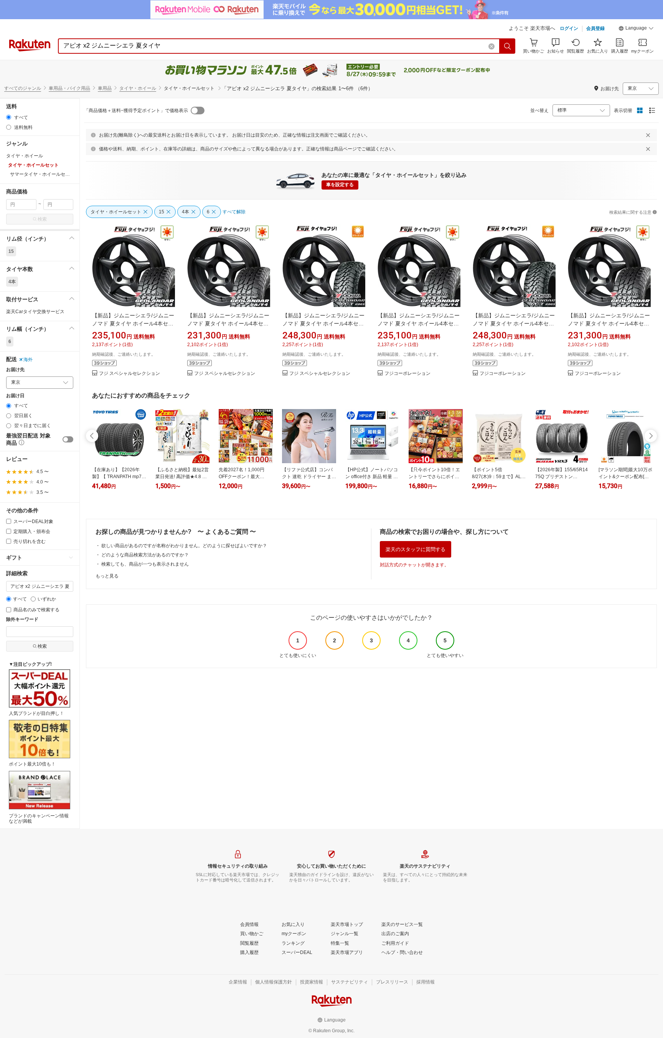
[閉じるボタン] (648, 135)
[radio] (8, 117)
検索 (42, 219)
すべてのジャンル (22, 88)
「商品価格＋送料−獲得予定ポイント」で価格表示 (136, 110)
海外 (28, 359)
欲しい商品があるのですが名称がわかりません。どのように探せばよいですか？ (184, 545)
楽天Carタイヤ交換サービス (35, 311)
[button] (636, 29)
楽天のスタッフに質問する (415, 549)
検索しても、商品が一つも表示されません (145, 564)
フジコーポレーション (407, 373)
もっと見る (107, 576)
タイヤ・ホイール (137, 88)
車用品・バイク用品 (69, 88)
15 (11, 251)
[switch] (68, 439)
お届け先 (15, 369)
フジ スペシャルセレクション (129, 373)
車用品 (105, 88)
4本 (12, 281)
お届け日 (15, 395)
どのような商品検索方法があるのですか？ (145, 555)
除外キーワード (22, 619)
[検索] (507, 46)
